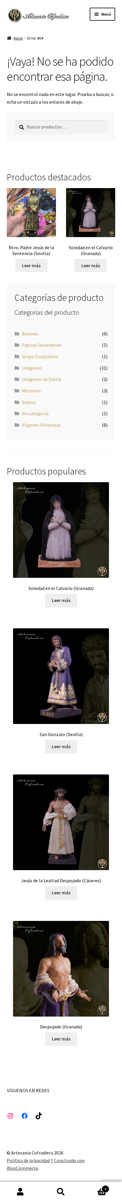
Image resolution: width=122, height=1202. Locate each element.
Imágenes (32, 368)
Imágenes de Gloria (41, 379)
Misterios (31, 391)
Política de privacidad (28, 1160)
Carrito (94, 1187)
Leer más (31, 265)
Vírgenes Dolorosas (41, 425)
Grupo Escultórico (40, 356)
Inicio (18, 38)
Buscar (61, 1192)
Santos (29, 402)
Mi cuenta (20, 1192)
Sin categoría (35, 413)
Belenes (30, 334)
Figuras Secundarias (42, 345)
